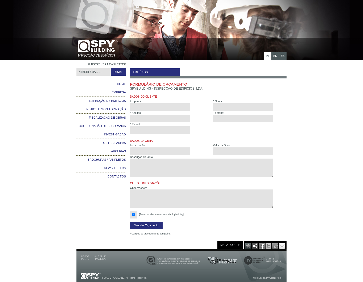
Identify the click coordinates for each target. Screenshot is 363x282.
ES (283, 55)
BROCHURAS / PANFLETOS (107, 159)
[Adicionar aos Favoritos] (248, 247)
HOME (121, 84)
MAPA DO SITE (230, 244)
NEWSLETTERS (115, 168)
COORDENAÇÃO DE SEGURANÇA (102, 126)
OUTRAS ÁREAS (114, 142)
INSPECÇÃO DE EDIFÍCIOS (107, 100)
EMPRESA (119, 92)
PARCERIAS (117, 151)
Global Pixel (275, 278)
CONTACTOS (117, 176)
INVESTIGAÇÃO (115, 134)
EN (275, 55)
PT (268, 55)
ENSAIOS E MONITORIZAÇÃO (105, 109)
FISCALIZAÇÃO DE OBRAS (107, 117)
